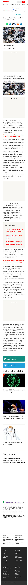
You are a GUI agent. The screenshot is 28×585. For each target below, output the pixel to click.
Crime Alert (5, 556)
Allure (4, 550)
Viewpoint (17, 574)
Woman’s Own (18, 576)
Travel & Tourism (18, 571)
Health (16, 556)
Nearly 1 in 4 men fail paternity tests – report (12, 443)
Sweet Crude (17, 566)
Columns (5, 554)
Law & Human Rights (7, 568)
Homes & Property (18, 557)
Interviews (5, 566)
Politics (19, 4)
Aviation (4, 552)
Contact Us (6, 537)
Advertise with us (19, 535)
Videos (16, 573)
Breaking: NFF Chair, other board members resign (13, 390)
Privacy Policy (18, 537)
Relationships (6, 574)
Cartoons (17, 570)
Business (4, 553)
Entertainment (18, 550)
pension (16, 562)
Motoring (5, 571)
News (8, 4)
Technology (6, 11)
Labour (4, 567)
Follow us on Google (18, 9)
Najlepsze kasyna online (7, 543)
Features (16, 553)
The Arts (16, 568)
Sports (4, 577)
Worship (16, 577)
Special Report (6, 576)
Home (4, 4)
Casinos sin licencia (8, 545)
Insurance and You (19, 560)
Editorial (5, 557)
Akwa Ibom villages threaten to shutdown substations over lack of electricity (13, 262)
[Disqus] (14, 483)
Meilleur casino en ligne (19, 540)
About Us (5, 535)
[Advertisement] (14, 62)
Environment (17, 552)
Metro (24, 4)
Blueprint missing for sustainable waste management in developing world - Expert (14, 231)
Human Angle (17, 559)
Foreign (16, 554)
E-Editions (13, 4)
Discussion (5, 559)
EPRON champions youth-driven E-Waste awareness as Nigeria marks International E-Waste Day (14, 243)
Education (5, 560)
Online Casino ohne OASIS (8, 540)
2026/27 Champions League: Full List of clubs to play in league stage (14, 417)
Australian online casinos (19, 543)
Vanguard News (6, 2)
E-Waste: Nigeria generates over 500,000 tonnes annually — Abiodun (14, 237)
